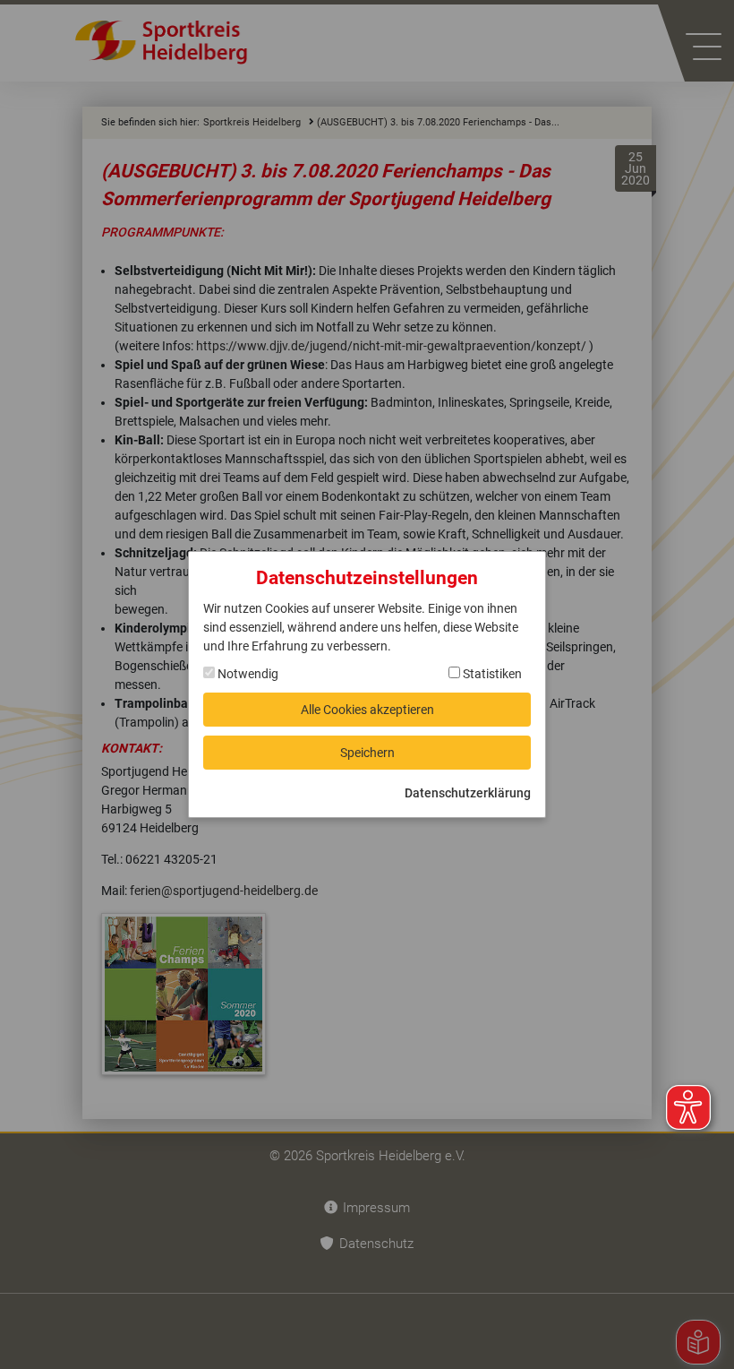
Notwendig (246, 674)
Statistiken (491, 674)
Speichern (367, 752)
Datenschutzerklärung (468, 793)
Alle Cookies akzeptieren (367, 709)
